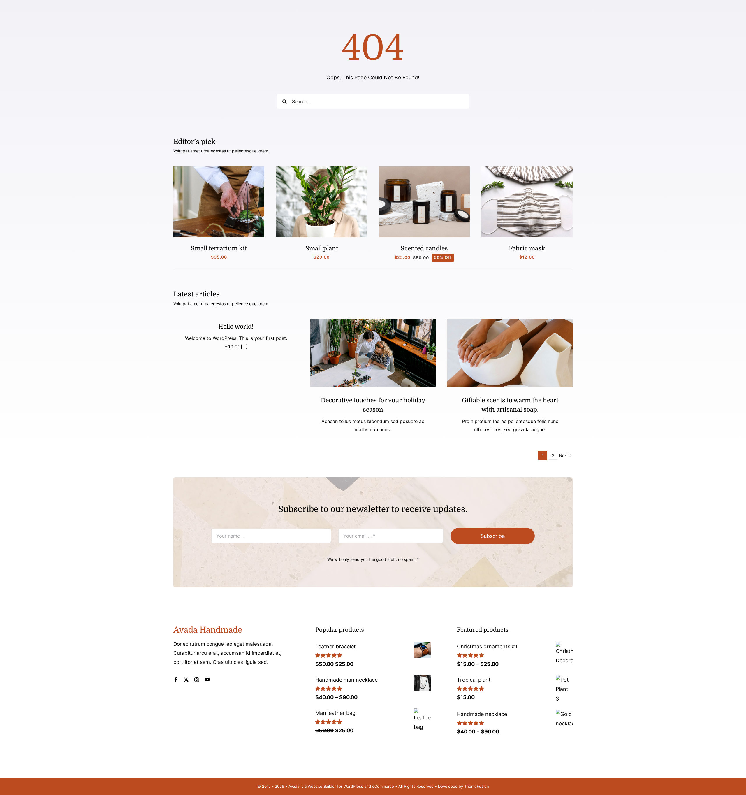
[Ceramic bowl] (510, 321)
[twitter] (186, 679)
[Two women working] (373, 321)
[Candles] (424, 169)
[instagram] (196, 679)
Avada (293, 786)
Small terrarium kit (219, 248)
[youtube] (207, 679)
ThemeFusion (476, 786)
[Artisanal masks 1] (527, 169)
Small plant (321, 248)
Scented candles (424, 248)
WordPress (353, 786)
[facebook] (175, 679)
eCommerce (383, 786)
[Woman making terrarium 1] (219, 169)
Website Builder (322, 786)
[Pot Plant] (321, 169)
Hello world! (236, 326)
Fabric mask (527, 248)
